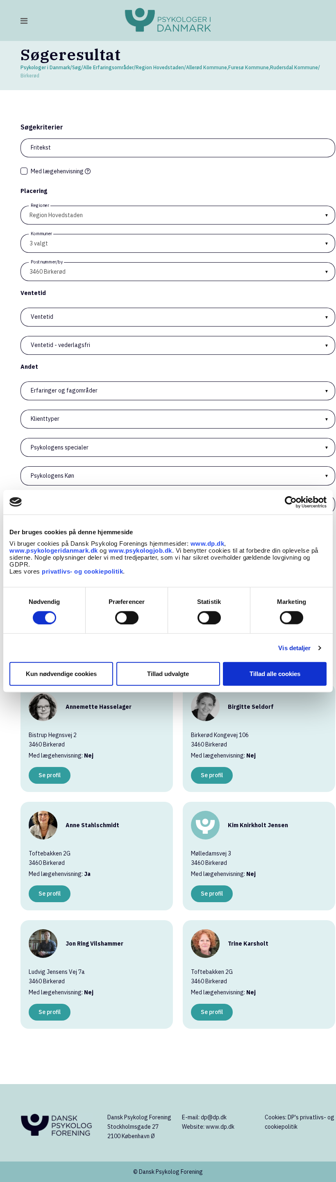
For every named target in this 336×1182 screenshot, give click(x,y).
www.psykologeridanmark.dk (53, 550)
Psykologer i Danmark (45, 67)
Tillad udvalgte (168, 673)
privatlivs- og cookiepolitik (82, 571)
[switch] (126, 617)
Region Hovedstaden (160, 67)
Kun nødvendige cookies (61, 673)
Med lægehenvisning (58, 171)
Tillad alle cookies (275, 673)
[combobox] (177, 243)
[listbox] (177, 215)
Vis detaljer (294, 647)
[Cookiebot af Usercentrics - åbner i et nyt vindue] (291, 502)
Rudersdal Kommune (294, 67)
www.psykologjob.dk (140, 550)
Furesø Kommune (248, 67)
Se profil (50, 775)
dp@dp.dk (214, 1117)
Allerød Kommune (206, 67)
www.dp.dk (208, 543)
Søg (76, 67)
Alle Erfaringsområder (108, 67)
